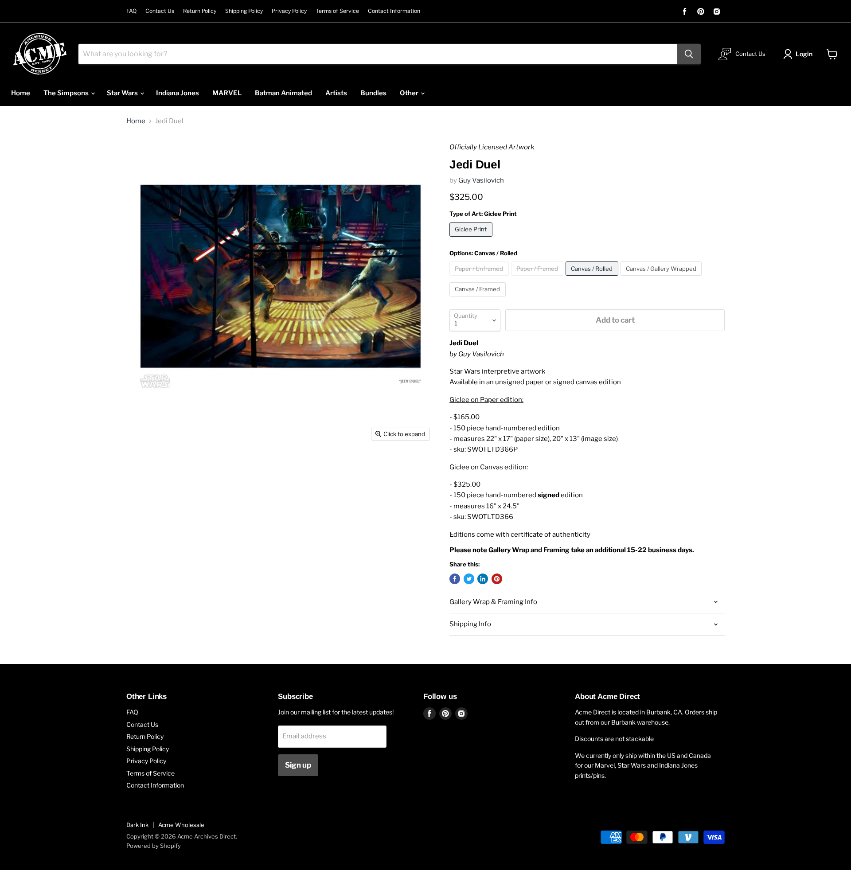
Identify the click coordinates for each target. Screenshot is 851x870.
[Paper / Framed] (538, 278)
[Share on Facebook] (454, 578)
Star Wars (123, 93)
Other (410, 93)
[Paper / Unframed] (480, 278)
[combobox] (377, 54)
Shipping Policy (244, 11)
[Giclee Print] (472, 239)
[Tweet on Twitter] (469, 578)
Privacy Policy (289, 11)
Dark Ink (137, 824)
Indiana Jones (177, 93)
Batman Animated (283, 93)
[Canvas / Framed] (478, 299)
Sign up (298, 765)
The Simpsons (66, 93)
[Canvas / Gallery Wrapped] (662, 278)
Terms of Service (337, 11)
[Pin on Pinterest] (497, 578)
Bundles (373, 93)
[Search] (689, 54)
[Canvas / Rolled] (593, 278)
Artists (336, 93)
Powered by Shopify (153, 845)
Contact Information (394, 11)
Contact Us (159, 11)
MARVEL (227, 93)
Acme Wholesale (181, 824)
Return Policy (199, 11)
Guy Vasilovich (481, 180)
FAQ (131, 11)
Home (20, 93)
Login (804, 54)
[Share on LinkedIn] (482, 578)
